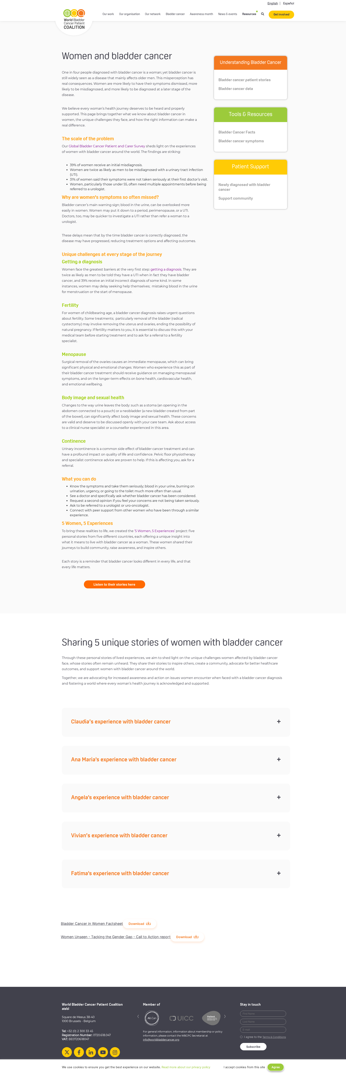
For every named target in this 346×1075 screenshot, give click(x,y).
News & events (227, 14)
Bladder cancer (175, 14)
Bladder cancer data (235, 89)
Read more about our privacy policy (186, 1067)
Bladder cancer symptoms (241, 141)
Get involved (281, 14)
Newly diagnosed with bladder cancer (244, 187)
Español (288, 3)
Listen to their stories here (114, 584)
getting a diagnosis (166, 269)
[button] (138, 1016)
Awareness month (201, 14)
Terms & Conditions (274, 1037)
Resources (249, 14)
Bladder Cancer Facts (236, 132)
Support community (235, 199)
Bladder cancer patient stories (244, 80)
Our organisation (129, 14)
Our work (108, 14)
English (273, 3)
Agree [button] (276, 1067)
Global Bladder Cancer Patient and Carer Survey (107, 146)
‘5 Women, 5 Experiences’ (154, 531)
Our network (153, 14)
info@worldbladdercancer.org (161, 1039)
